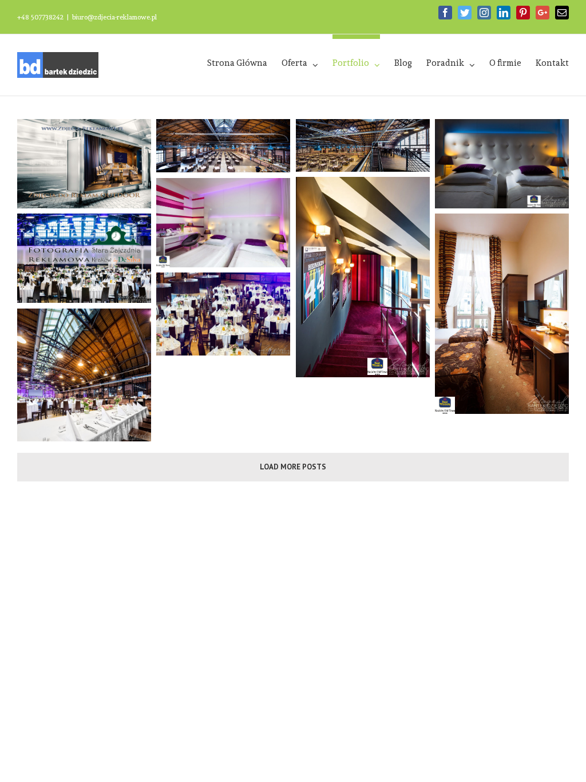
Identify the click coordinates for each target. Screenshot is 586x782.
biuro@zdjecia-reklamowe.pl (114, 17)
